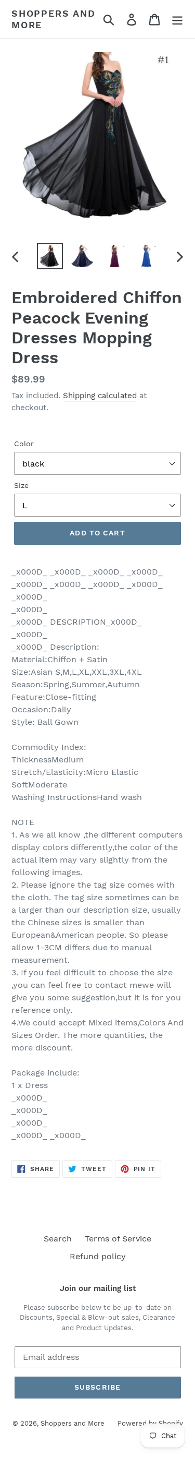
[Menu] (177, 19)
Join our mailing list (98, 1288)
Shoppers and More (53, 19)
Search (58, 1239)
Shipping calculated (100, 395)
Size (21, 485)
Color (24, 443)
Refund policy (98, 1256)
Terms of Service (118, 1239)
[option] (50, 256)
